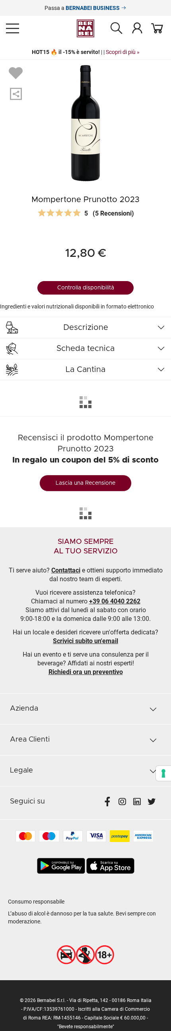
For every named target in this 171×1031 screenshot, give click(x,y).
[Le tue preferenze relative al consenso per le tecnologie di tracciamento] (163, 773)
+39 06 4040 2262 (114, 601)
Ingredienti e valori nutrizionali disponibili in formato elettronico (77, 306)
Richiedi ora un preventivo (86, 672)
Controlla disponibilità (85, 288)
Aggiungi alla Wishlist (16, 72)
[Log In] (137, 28)
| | (86, 52)
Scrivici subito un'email (85, 641)
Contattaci (65, 570)
